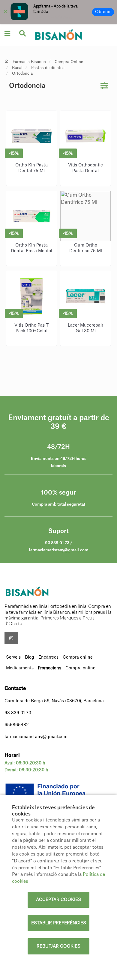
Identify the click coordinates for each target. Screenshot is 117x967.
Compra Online (69, 62)
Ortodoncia (22, 73)
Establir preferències (58, 923)
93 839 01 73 (17, 713)
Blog (29, 657)
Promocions (49, 668)
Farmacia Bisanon (29, 62)
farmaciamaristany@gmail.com (36, 737)
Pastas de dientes (47, 68)
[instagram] (11, 638)
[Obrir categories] (7, 33)
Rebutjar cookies (58, 946)
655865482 (16, 725)
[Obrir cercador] (22, 34)
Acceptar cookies (58, 900)
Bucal (17, 68)
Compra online (78, 657)
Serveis (13, 657)
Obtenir (103, 12)
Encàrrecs (48, 657)
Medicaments (20, 668)
